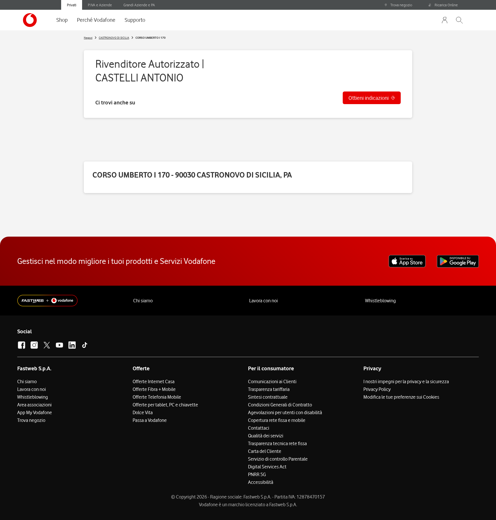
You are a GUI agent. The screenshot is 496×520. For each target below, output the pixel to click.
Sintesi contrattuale (268, 397)
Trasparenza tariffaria (269, 389)
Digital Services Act (267, 467)
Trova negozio (401, 5)
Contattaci (258, 428)
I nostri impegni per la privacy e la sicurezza (406, 381)
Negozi (88, 37)
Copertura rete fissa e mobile (276, 420)
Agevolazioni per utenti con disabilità (285, 412)
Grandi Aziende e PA (139, 5)
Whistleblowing (380, 300)
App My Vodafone (34, 412)
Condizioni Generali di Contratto (280, 405)
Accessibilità (260, 482)
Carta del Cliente (264, 451)
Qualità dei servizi (265, 436)
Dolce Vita (143, 412)
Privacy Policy (377, 389)
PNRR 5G (257, 474)
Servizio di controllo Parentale (278, 459)
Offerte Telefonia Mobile (157, 397)
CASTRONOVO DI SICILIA (114, 37)
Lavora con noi (263, 300)
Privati (71, 5)
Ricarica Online (446, 5)
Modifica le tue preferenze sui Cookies (401, 397)
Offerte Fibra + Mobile (154, 389)
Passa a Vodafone (150, 420)
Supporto (135, 20)
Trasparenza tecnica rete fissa (277, 443)
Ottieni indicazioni (368, 98)
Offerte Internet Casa (154, 381)
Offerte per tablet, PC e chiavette (165, 405)
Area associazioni (34, 405)
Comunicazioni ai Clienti (272, 381)
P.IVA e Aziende (100, 5)
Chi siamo (143, 300)
